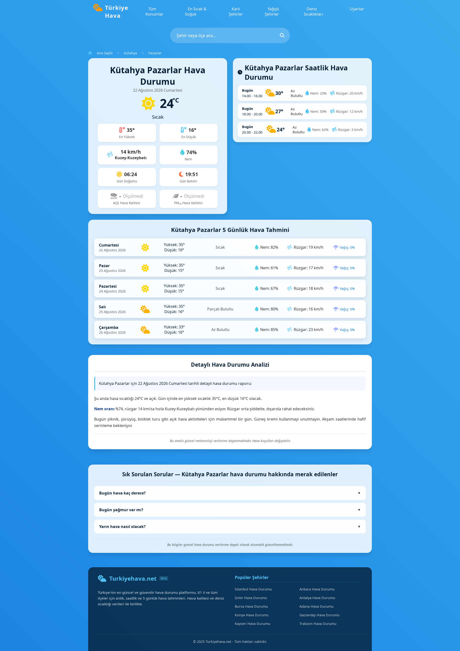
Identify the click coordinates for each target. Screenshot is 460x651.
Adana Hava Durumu (316, 606)
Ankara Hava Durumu (317, 589)
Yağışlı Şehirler (272, 11)
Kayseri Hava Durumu (252, 623)
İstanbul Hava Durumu (253, 589)
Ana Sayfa (105, 53)
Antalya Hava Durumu (317, 597)
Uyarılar (357, 8)
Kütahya (130, 53)
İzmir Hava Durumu (251, 597)
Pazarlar (155, 53)
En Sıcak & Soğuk (196, 11)
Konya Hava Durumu (252, 615)
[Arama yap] (282, 35)
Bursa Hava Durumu (251, 606)
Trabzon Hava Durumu (317, 623)
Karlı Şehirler (236, 11)
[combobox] (230, 35)
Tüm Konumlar (154, 11)
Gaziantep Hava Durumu (319, 615)
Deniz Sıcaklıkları (313, 11)
